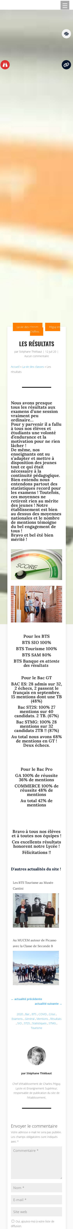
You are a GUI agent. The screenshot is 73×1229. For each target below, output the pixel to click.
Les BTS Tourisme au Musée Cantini (33, 885)
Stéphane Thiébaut (30, 351)
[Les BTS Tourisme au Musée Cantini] (36, 926)
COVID (43, 1014)
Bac (27, 1014)
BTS (34, 1014)
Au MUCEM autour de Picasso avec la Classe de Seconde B (34, 943)
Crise (52, 1014)
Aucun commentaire (36, 356)
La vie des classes (28, 327)
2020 (20, 1014)
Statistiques (39, 1023)
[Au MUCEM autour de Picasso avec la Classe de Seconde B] (36, 984)
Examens (17, 1019)
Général (29, 1019)
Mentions (42, 1019)
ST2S (27, 1023)
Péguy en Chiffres (45, 329)
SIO (19, 1023)
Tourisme (36, 1028)
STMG (52, 1023)
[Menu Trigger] (65, 5)
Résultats (56, 1019)
